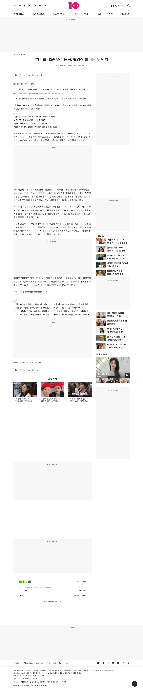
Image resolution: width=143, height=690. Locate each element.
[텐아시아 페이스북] (24, 5)
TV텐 (98, 14)
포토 (111, 14)
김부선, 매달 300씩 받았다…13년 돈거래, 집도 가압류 (116, 250)
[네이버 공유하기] (28, 75)
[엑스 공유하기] (24, 75)
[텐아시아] (73, 5)
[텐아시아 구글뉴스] (45, 5)
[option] (113, 367)
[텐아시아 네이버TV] (20, 5)
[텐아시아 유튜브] (15, 5)
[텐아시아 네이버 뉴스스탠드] (40, 5)
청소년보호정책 (40, 682)
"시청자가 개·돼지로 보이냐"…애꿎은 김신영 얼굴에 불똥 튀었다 (117, 243)
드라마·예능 (59, 14)
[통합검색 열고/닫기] (128, 5)
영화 (86, 14)
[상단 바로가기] (134, 684)
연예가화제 (19, 14)
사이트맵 (63, 682)
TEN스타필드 (38, 14)
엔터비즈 (125, 14)
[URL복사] (37, 75)
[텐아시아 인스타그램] (35, 5)
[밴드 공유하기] (33, 75)
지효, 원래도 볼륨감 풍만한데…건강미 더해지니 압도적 (115, 316)
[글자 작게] (46, 75)
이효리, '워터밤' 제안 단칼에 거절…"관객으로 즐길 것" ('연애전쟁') (23, 401)
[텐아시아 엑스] (29, 5)
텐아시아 (25, 685)
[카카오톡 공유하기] (15, 75)
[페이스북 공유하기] (20, 75)
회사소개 (16, 682)
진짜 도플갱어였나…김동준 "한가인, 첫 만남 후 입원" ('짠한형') (51, 401)
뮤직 (74, 14)
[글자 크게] (42, 75)
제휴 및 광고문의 (52, 682)
